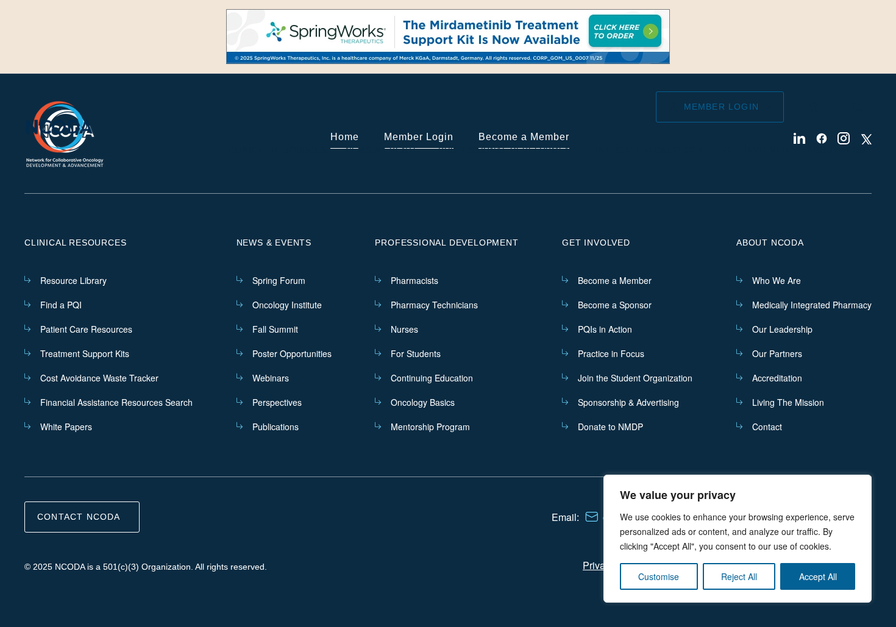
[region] (737, 539)
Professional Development (507, 150)
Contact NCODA (79, 517)
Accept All (818, 576)
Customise (658, 576)
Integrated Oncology (650, 150)
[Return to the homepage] (59, 127)
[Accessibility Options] (813, 107)
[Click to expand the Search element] (857, 107)
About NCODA (840, 150)
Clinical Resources (277, 150)
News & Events (382, 150)
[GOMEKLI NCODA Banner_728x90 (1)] (448, 36)
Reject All (739, 576)
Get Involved (756, 150)
